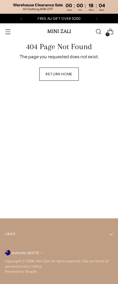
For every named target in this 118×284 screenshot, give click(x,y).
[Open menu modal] (7, 31)
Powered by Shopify (21, 271)
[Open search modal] (98, 31)
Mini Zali (42, 261)
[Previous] (21, 18)
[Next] (97, 18)
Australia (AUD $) (25, 253)
